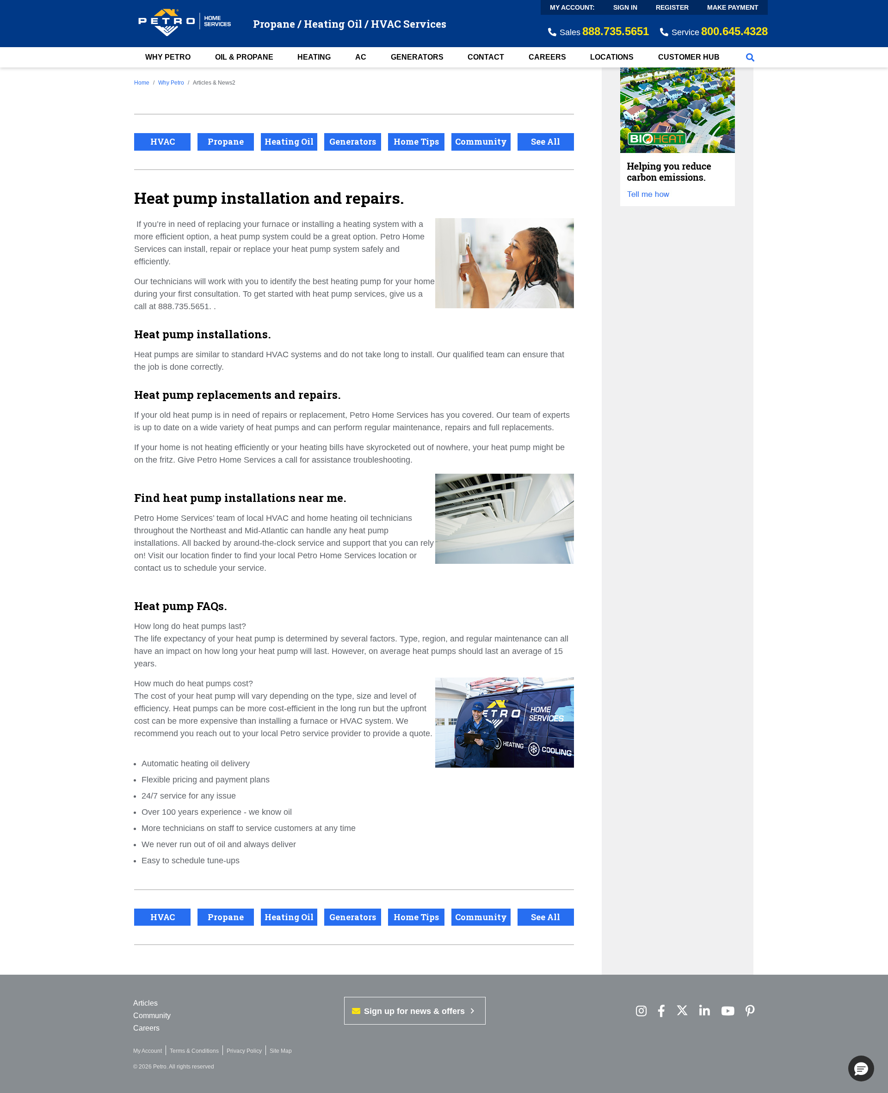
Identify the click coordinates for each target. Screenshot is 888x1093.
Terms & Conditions (194, 1051)
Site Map (281, 1051)
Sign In (625, 7)
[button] (861, 1068)
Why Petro (168, 57)
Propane (226, 141)
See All (545, 141)
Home (141, 82)
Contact (486, 57)
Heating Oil (289, 141)
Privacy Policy (244, 1051)
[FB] (661, 1011)
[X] (682, 1011)
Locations (612, 57)
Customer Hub (689, 57)
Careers (547, 57)
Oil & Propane (244, 57)
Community (481, 141)
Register (672, 7)
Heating (314, 57)
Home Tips (416, 141)
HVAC (162, 141)
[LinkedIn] (704, 1011)
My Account (147, 1051)
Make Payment (732, 7)
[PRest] (641, 1011)
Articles (145, 1003)
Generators (417, 57)
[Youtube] (727, 1011)
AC (360, 57)
